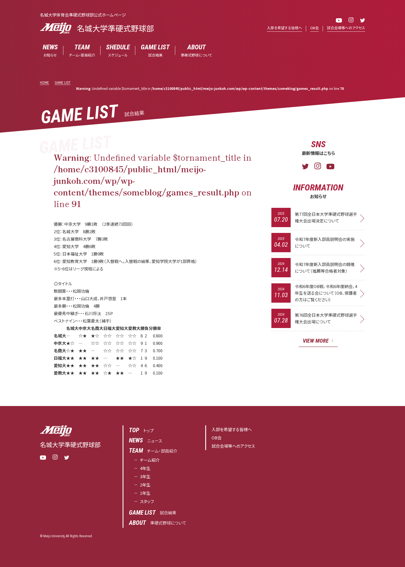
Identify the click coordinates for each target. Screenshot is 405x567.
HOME (44, 82)
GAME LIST (63, 82)
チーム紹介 (150, 460)
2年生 (145, 485)
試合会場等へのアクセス (346, 27)
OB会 (314, 27)
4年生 (145, 468)
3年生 (145, 476)
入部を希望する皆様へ (284, 27)
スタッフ (147, 501)
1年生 (145, 493)
